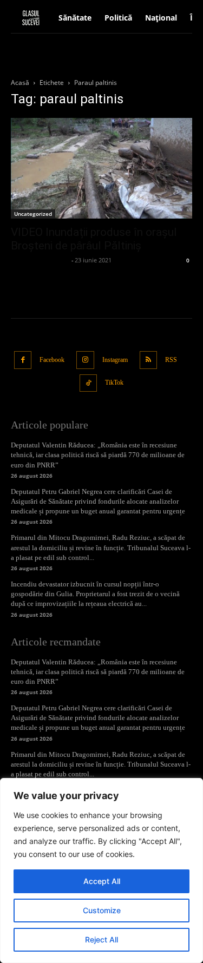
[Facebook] (23, 360)
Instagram (115, 360)
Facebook (52, 360)
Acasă (20, 82)
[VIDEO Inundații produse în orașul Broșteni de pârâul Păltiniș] (101, 168)
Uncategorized (33, 213)
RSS (171, 360)
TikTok (114, 382)
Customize (102, 910)
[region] (101, 870)
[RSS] (149, 360)
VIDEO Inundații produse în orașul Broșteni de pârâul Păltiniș (94, 239)
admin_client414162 (40, 260)
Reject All (101, 939)
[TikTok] (88, 383)
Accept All (101, 881)
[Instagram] (85, 360)
